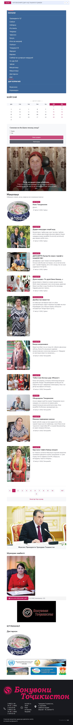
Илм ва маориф (16, 41)
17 (11, 114)
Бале (13, 131)
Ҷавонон (13, 35)
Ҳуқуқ (12, 38)
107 (62, 490)
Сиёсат (12, 22)
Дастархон (14, 74)
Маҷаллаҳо (14, 67)
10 (52, 490)
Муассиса (13, 87)
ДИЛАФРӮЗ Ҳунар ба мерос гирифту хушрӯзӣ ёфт (48, 257)
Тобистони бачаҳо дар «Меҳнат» (46, 378)
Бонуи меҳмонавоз (40, 344)
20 (37, 114)
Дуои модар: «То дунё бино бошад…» (48, 279)
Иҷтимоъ (13, 28)
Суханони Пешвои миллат (21, 2)
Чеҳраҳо (13, 31)
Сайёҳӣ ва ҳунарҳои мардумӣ (21, 58)
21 (45, 114)
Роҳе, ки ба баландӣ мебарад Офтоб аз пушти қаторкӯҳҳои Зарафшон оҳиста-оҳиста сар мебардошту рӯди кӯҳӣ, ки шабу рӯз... (36, 186)
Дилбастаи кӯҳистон (41, 300)
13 (37, 112)
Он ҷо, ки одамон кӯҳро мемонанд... (36, 182)
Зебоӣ (12, 64)
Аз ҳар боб (14, 61)
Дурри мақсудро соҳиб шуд (44, 229)
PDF (11, 77)
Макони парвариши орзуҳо (44, 419)
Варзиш (13, 54)
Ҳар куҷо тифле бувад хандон (45, 450)
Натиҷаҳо (36, 142)
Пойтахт (13, 45)
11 (19, 112)
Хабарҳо (13, 25)
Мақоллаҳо (14, 71)
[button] (10, 169)
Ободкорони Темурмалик (43, 398)
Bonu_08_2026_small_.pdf (18, 598)
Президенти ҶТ (16, 18)
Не (12, 133)
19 (28, 114)
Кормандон (14, 90)
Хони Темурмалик (40, 205)
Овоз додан (36, 137)
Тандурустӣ (14, 48)
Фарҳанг (13, 51)
